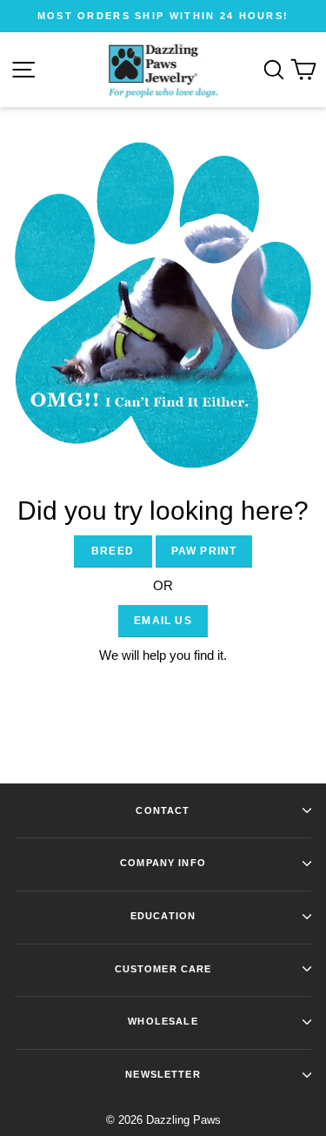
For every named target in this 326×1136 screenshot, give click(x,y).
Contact (163, 810)
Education (163, 916)
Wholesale (162, 1021)
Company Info (163, 862)
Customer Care (163, 969)
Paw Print (204, 551)
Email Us (163, 621)
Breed (112, 551)
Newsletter (162, 1074)
